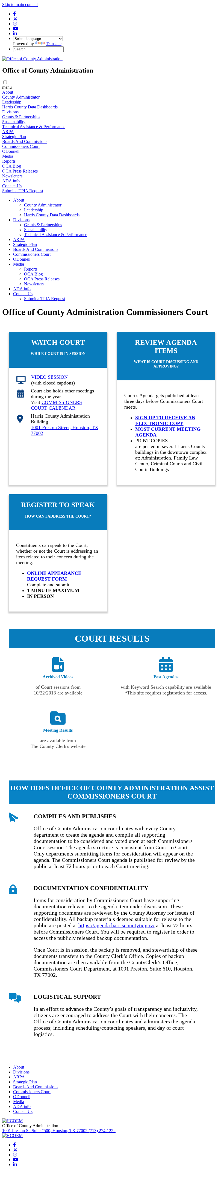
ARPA (8, 131)
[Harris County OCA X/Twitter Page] (15, 18)
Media (7, 156)
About (7, 92)
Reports (9, 161)
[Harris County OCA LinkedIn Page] (15, 33)
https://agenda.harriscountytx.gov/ (116, 925)
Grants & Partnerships (21, 116)
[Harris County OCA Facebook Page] (14, 14)
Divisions (10, 112)
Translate (53, 43)
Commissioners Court (21, 146)
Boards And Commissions (24, 141)
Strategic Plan (14, 136)
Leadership (11, 102)
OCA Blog (11, 166)
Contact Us (12, 185)
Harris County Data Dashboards (30, 107)
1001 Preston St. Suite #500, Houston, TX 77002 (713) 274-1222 (59, 1130)
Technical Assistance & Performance (33, 126)
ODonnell (10, 151)
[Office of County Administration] (32, 58)
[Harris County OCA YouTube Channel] (15, 28)
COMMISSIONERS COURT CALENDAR (56, 405)
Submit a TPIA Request (22, 190)
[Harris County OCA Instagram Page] (15, 23)
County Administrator (21, 97)
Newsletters (12, 176)
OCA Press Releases (20, 171)
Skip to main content (20, 4)
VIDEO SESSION (49, 377)
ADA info (11, 181)
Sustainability (13, 121)
